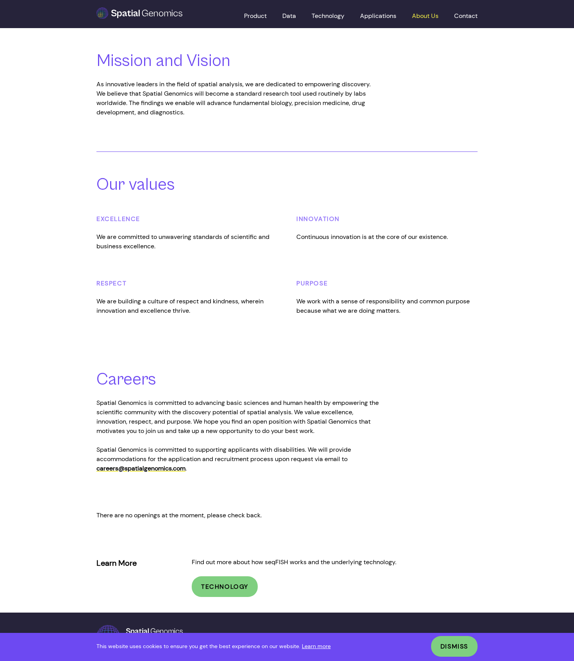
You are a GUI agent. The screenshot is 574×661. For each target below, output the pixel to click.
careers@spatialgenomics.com (140, 468)
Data (289, 16)
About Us (425, 16)
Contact (466, 16)
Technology (328, 16)
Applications (378, 16)
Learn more (316, 646)
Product (255, 16)
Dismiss (454, 646)
